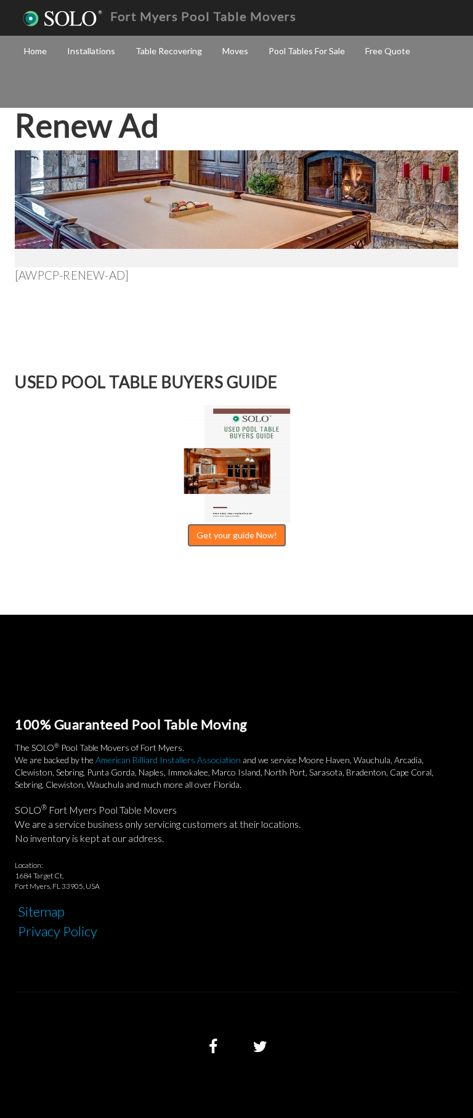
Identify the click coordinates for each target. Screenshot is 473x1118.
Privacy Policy (57, 931)
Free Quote (387, 51)
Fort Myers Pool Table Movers (203, 16)
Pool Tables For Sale (307, 51)
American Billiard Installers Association (168, 760)
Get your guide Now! (236, 535)
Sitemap (41, 911)
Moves (235, 51)
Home (35, 51)
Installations (91, 51)
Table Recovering (168, 51)
